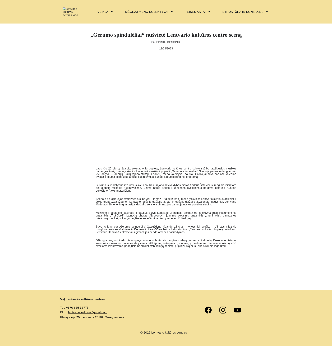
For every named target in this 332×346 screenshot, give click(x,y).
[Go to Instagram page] (224, 310)
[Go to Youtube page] (237, 310)
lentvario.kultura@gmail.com (87, 312)
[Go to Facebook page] (210, 310)
